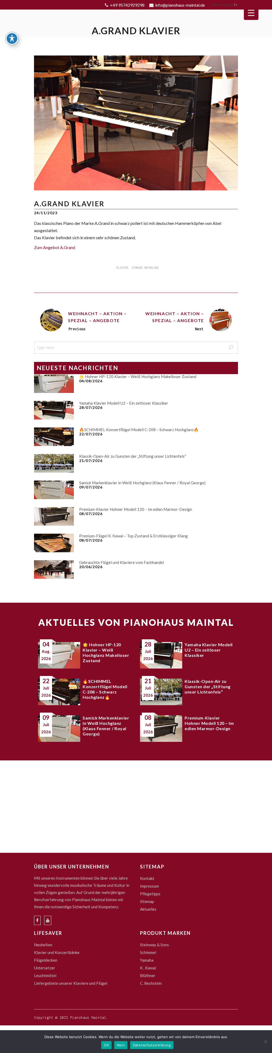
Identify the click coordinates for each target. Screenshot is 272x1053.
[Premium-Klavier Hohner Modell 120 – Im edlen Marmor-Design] (54, 516)
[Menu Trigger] (251, 12)
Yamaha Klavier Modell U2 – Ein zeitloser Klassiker (123, 403)
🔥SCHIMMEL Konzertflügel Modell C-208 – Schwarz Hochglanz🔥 (139, 429)
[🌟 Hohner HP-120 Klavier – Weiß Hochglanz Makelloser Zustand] (54, 383)
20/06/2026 (91, 566)
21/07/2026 (91, 460)
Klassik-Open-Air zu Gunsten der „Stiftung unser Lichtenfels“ (132, 456)
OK (106, 1045)
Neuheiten (43, 944)
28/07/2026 (91, 407)
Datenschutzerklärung (152, 1045)
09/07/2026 (91, 487)
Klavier (122, 267)
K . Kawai (148, 967)
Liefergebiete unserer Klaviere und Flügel (70, 983)
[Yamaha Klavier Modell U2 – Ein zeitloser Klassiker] (54, 410)
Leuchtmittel (45, 975)
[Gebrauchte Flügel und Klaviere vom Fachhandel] (54, 569)
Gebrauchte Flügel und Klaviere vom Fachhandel (121, 562)
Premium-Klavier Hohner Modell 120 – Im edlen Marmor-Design (135, 509)
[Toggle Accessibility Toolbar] (12, 38)
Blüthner (147, 975)
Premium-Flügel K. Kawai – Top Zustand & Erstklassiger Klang (133, 535)
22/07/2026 (91, 434)
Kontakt (147, 878)
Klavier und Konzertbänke (56, 952)
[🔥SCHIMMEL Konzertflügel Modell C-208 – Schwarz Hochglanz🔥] (54, 436)
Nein (121, 1045)
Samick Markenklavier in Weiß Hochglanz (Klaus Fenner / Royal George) (142, 482)
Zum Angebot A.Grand (54, 247)
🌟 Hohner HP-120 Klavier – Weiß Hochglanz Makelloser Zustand (137, 376)
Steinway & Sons (154, 944)
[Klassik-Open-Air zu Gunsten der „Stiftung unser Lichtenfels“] (54, 463)
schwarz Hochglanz (145, 267)
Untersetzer (44, 967)
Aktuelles (148, 909)
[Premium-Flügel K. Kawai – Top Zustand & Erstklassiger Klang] (54, 543)
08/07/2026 (91, 513)
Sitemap (147, 901)
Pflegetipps (150, 893)
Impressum (149, 886)
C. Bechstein (151, 983)
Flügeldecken (45, 960)
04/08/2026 (91, 381)
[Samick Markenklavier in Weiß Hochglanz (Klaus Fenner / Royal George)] (54, 490)
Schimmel (148, 952)
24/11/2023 (45, 213)
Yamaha (147, 960)
